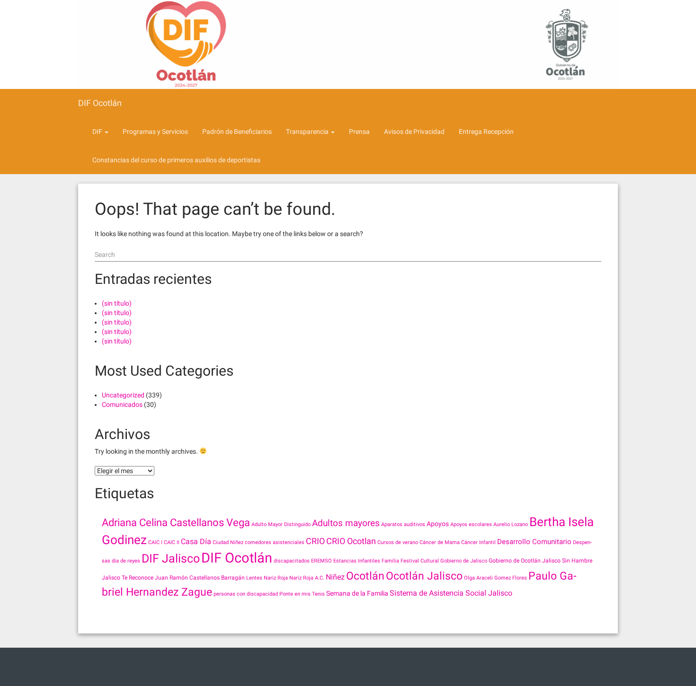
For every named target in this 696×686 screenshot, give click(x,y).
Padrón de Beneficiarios (237, 131)
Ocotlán (365, 575)
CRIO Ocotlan (351, 541)
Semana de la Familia (357, 593)
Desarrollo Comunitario (534, 541)
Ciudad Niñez (228, 542)
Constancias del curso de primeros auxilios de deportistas (176, 160)
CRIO (315, 541)
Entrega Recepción (486, 131)
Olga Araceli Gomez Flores (495, 578)
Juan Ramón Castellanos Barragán (200, 577)
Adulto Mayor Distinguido (281, 524)
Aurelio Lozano (510, 524)
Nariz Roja (276, 578)
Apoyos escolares (471, 524)
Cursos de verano (397, 542)
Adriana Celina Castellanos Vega (176, 522)
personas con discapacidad (246, 594)
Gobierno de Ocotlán (515, 560)
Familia (390, 561)
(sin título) (117, 303)
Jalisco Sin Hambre (567, 560)
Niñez (335, 576)
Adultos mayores (346, 523)
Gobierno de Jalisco (463, 561)
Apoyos (438, 524)
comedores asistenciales (274, 542)
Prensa (359, 131)
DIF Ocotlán (100, 103)
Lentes (254, 578)
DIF (98, 131)
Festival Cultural (420, 561)
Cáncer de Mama (439, 542)
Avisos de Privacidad (414, 131)
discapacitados (292, 561)
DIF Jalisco (171, 558)
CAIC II (171, 542)
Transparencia (308, 131)
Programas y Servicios (155, 131)
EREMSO (321, 561)
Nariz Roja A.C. (306, 578)
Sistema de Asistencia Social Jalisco (451, 593)
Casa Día (196, 541)
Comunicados (122, 404)
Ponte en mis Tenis (302, 594)
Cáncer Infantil (478, 542)
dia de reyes (126, 561)
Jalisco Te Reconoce (127, 577)
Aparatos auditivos (403, 524)
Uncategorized (123, 395)
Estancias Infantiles (356, 561)
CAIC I (155, 542)
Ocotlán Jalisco (424, 575)
